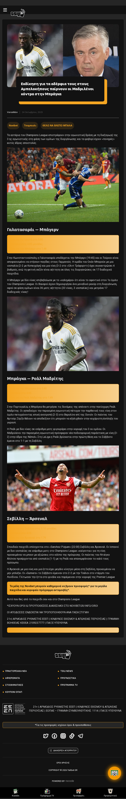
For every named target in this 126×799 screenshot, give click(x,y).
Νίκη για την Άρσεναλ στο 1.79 (28, 537)
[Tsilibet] (18, 13)
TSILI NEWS (66, 671)
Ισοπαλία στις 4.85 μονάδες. (26, 244)
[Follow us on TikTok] (72, 736)
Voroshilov (12, 112)
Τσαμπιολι (30, 125)
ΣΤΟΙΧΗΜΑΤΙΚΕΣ (14, 685)
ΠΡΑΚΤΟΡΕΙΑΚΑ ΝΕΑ (16, 671)
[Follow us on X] (46, 736)
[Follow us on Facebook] (54, 736)
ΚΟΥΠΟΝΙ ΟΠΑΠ (13, 692)
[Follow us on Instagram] (63, 736)
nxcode (70, 780)
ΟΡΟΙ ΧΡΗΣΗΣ (63, 763)
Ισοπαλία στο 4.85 (20, 393)
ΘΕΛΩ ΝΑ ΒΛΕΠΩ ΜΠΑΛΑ (57, 125)
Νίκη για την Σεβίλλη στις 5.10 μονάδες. (33, 528)
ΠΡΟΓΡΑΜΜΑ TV (69, 685)
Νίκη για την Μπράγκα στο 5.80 (28, 388)
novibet (13, 125)
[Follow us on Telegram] (80, 736)
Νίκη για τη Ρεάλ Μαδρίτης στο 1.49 (31, 397)
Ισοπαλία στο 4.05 (20, 533)
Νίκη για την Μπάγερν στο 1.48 (28, 248)
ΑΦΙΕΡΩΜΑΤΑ (12, 678)
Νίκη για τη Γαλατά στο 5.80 (26, 239)
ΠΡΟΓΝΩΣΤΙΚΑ (68, 678)
